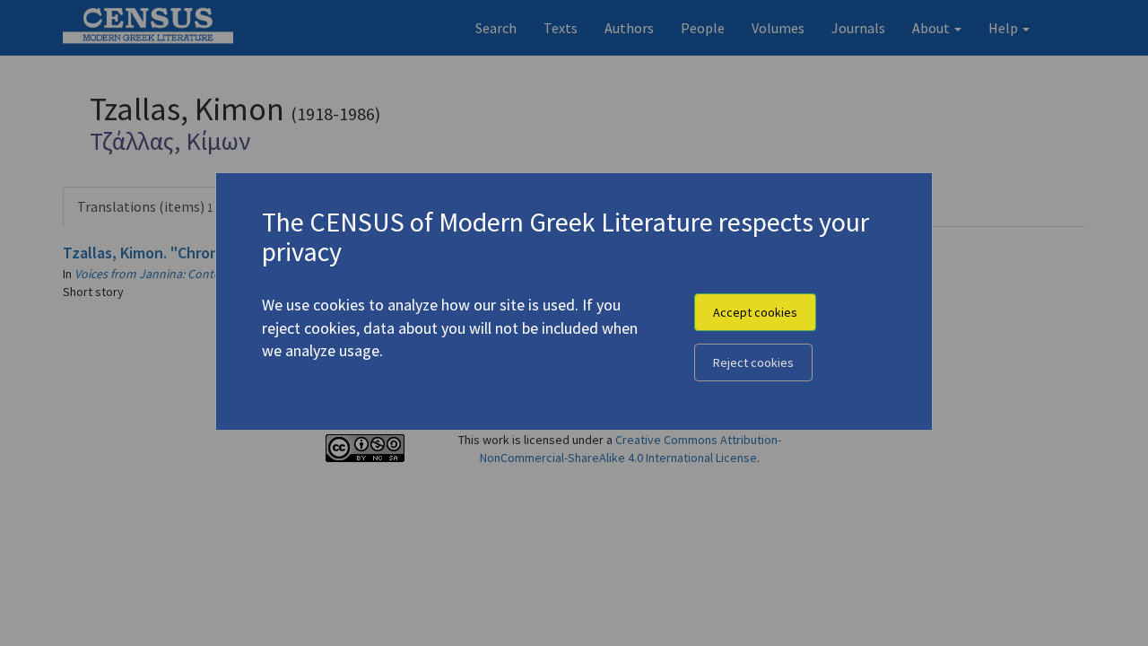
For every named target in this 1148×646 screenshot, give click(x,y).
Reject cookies (753, 362)
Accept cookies (755, 312)
